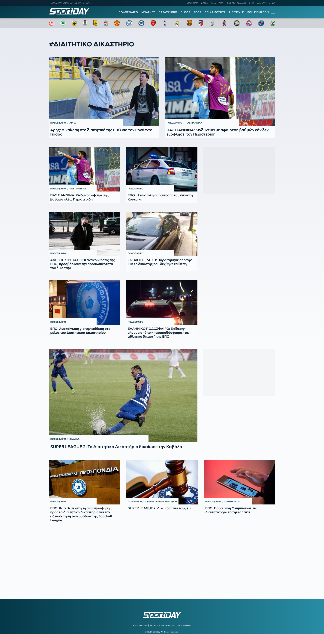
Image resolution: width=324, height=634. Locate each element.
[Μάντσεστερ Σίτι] (129, 23)
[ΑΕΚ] (74, 23)
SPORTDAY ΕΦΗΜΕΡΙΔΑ (262, 2)
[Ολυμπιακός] (51, 23)
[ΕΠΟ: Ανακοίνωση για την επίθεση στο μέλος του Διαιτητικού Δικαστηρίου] (84, 302)
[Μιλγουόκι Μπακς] (272, 23)
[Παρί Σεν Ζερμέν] (261, 23)
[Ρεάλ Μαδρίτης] (177, 23)
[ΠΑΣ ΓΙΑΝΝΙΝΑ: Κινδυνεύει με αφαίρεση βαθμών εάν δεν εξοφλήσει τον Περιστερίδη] (220, 91)
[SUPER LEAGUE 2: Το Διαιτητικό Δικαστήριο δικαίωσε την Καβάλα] (123, 395)
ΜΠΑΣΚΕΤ (148, 12)
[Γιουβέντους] (212, 23)
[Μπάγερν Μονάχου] (249, 23)
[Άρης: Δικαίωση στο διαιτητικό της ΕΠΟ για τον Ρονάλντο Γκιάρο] (104, 91)
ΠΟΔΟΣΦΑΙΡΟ (128, 12)
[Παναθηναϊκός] (63, 23)
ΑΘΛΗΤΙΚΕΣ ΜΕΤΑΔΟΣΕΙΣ (232, 2)
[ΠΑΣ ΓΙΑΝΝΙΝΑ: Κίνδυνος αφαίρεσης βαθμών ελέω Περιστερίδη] (84, 169)
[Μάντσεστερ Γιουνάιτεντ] (117, 23)
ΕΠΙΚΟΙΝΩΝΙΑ (140, 625)
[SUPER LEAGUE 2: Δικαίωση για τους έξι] (162, 482)
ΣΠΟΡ (197, 12)
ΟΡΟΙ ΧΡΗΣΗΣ (184, 625)
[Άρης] (95, 23)
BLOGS (185, 12)
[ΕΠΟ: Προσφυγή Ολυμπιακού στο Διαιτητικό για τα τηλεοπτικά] (239, 482)
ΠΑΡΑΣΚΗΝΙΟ (167, 12)
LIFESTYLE (236, 12)
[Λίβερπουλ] (106, 23)
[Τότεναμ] (165, 23)
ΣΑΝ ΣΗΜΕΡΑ (208, 2)
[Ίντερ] (237, 23)
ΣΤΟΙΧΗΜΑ (192, 2)
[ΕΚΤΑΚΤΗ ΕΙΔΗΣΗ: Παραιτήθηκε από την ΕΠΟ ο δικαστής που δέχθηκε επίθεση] (162, 234)
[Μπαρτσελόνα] (189, 23)
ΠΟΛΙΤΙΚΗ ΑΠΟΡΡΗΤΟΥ (162, 625)
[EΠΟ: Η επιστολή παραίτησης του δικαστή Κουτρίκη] (162, 169)
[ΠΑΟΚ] (85, 23)
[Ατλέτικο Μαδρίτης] (201, 23)
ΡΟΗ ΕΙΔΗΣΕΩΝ (258, 12)
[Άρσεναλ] (153, 23)
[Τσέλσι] (141, 23)
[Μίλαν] (224, 23)
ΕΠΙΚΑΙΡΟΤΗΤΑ (215, 12)
